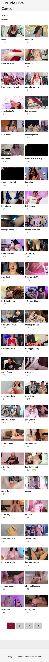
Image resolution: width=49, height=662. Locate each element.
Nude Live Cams (12, 5)
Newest (4, 19)
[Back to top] (44, 656)
